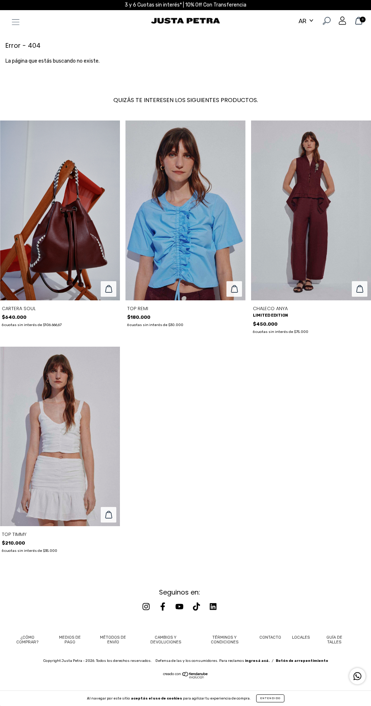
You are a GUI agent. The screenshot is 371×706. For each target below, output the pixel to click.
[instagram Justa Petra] (146, 607)
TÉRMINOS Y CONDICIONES (224, 639)
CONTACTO (270, 637)
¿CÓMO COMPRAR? (27, 639)
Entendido (270, 698)
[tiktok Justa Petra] (197, 607)
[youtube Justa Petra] (180, 607)
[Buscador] (325, 22)
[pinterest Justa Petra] (213, 607)
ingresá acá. (257, 661)
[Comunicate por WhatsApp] (357, 676)
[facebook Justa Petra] (163, 607)
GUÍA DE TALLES (334, 639)
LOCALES (301, 637)
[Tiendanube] (185, 677)
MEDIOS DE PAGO (70, 639)
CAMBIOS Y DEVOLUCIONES (165, 639)
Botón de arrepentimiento (302, 661)
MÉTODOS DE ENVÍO (113, 639)
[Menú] (13, 23)
